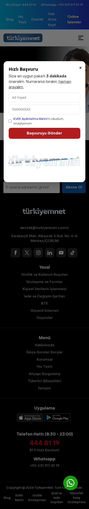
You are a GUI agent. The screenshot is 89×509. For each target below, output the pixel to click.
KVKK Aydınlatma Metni (30, 119)
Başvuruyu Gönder (44, 133)
